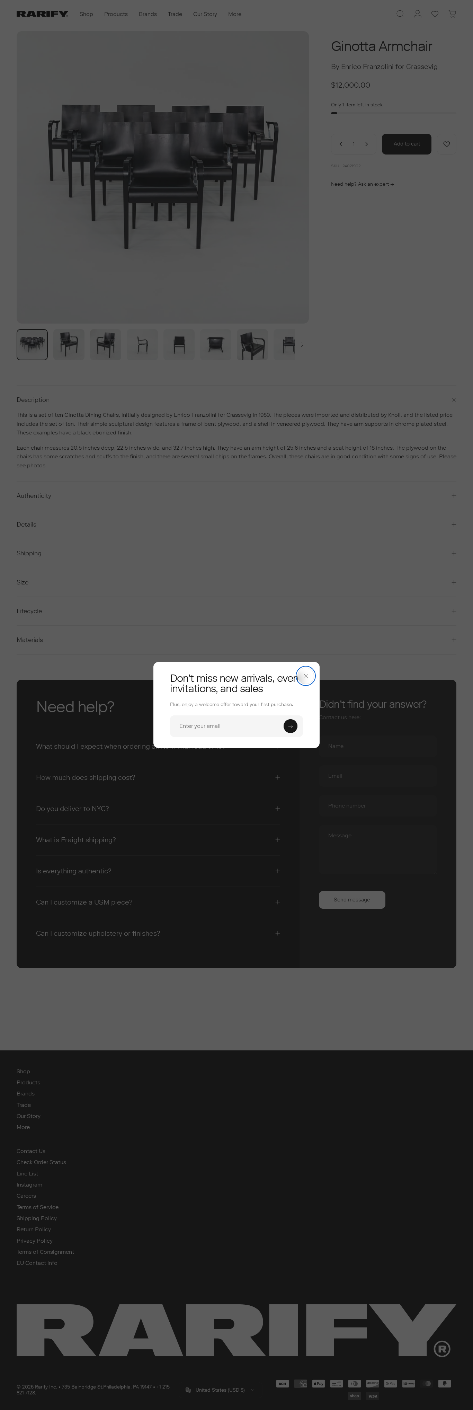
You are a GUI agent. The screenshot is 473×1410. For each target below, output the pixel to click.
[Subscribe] (290, 726)
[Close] (305, 676)
